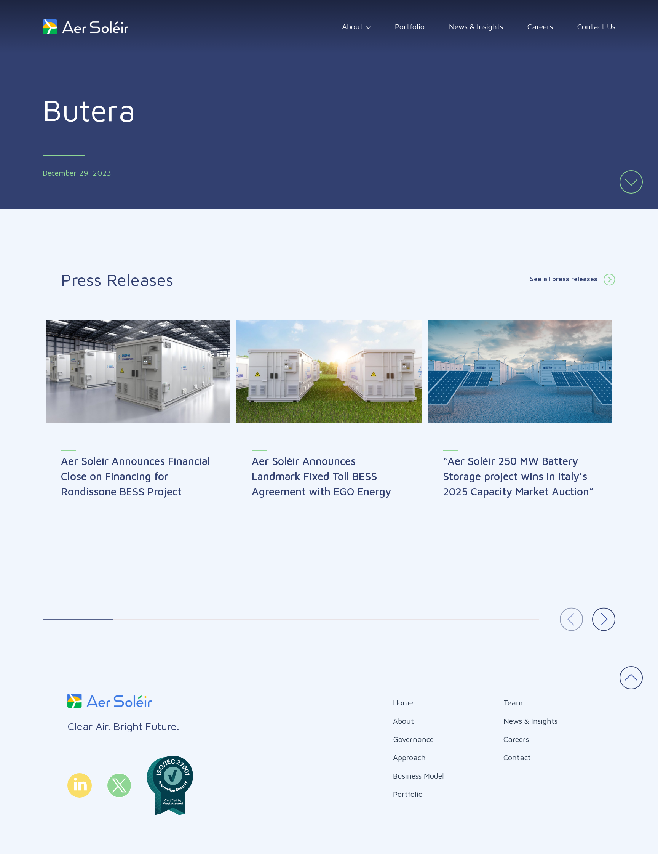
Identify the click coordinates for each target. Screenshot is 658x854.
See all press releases (563, 279)
